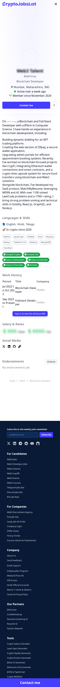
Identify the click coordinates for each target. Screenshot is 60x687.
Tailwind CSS (20, 242)
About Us (11, 555)
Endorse (51, 361)
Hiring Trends (13, 535)
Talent (22, 380)
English (11, 224)
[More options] (54, 105)
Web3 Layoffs (13, 473)
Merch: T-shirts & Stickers (19, 589)
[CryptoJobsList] (19, 4)
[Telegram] (20, 444)
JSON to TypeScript (16, 672)
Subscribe (46, 434)
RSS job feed (13, 497)
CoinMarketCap (14, 614)
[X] (8, 444)
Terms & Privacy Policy (17, 594)
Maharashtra (34, 87)
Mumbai (19, 87)
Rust (40, 236)
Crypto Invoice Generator (19, 657)
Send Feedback (14, 560)
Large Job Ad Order (16, 521)
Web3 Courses (14, 482)
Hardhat (8, 248)
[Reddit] (26, 444)
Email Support (13, 565)
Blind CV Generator (16, 662)
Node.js (33, 242)
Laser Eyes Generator (17, 648)
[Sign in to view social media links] (30, 347)
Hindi (20, 224)
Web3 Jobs (12, 459)
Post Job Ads (13, 517)
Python (7, 236)
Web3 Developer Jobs (17, 464)
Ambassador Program (17, 571)
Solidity (30, 236)
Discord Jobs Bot (14, 492)
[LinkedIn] (14, 444)
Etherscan (12, 609)
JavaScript (19, 236)
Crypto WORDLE (14, 676)
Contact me (26, 105)
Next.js (7, 242)
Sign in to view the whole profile (30, 313)
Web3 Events (13, 478)
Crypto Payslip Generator (19, 653)
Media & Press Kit (15, 575)
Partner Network (15, 628)
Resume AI (12, 623)
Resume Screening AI (17, 619)
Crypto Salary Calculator (18, 643)
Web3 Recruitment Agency (19, 512)
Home (12, 380)
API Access (12, 580)
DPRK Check (13, 531)
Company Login (14, 526)
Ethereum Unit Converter (19, 667)
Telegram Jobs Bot (15, 487)
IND (46, 87)
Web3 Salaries (13, 468)
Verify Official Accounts (18, 585)
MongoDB (45, 242)
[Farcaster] (38, 444)
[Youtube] (32, 444)
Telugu (30, 224)
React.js (50, 236)
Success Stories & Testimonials (21, 540)
